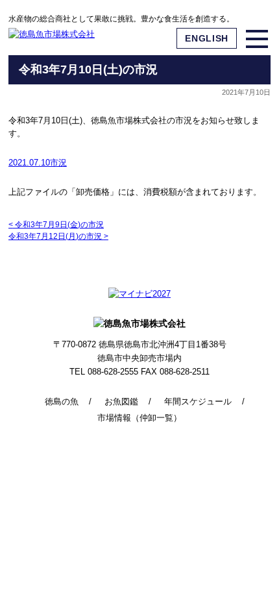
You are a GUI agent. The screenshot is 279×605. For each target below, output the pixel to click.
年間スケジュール (198, 401)
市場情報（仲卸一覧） (139, 418)
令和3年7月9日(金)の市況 (56, 224)
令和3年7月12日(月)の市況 (58, 236)
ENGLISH (206, 38)
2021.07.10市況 (37, 162)
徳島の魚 (62, 401)
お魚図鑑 (121, 401)
